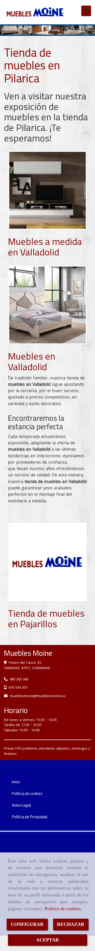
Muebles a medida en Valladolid (45, 246)
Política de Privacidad (29, 817)
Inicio (16, 782)
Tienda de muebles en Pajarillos (46, 618)
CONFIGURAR (27, 924)
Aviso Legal (21, 805)
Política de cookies (63, 908)
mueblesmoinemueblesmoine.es (38, 696)
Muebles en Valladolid (31, 361)
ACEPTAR (47, 940)
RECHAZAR (70, 924)
